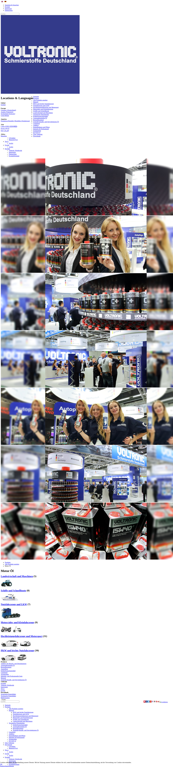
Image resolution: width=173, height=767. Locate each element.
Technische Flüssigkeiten (41, 114)
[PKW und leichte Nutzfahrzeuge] (14, 660)
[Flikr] (153, 702)
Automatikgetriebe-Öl (40, 118)
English (3, 105)
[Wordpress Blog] (164, 702)
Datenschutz (9, 10)
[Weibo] (159, 702)
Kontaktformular (14, 156)
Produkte (36, 98)
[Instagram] (155, 702)
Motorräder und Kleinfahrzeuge (43, 109)
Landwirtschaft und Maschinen (43, 113)
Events (7, 145)
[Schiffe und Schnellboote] (10, 600)
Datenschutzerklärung (7, 766)
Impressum (8, 8)
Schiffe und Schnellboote (41, 111)
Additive (36, 125)
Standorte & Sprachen (12, 5)
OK (1, 764)
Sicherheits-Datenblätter (8, 694)
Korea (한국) (5, 128)
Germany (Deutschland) (8, 110)
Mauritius (4, 136)
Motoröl (35, 102)
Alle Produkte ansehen (40, 100)
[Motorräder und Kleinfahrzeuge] (11, 632)
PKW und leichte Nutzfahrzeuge (43, 104)
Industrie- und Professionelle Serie (11, 676)
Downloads (36, 136)
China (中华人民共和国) (9, 126)
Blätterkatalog (5, 698)
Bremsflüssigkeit (38, 120)
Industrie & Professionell (41, 129)
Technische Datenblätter (8, 696)
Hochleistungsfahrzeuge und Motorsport (46, 107)
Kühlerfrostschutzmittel (40, 116)
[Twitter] (149, 702)
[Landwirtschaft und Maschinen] (6, 586)
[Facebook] (147, 702)
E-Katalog (12, 138)
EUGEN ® (36, 132)
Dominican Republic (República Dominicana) (15, 121)
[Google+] (151, 702)
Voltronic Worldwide (15, 150)
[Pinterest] (157, 702)
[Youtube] (145, 702)
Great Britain (5, 115)
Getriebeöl (36, 123)
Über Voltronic (38, 134)
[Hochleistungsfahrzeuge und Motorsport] (16, 646)
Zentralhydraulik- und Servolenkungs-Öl (46, 122)
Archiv (11, 143)
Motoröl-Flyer (13, 140)
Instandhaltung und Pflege (41, 127)
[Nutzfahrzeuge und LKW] (11, 618)
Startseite (36, 96)
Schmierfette (37, 131)
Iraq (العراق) (5, 130)
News (7, 141)
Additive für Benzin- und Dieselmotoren (13, 663)
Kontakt (7, 7)
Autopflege (4, 669)
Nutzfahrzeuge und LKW (41, 105)
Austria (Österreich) (7, 112)
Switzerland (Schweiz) (8, 114)
